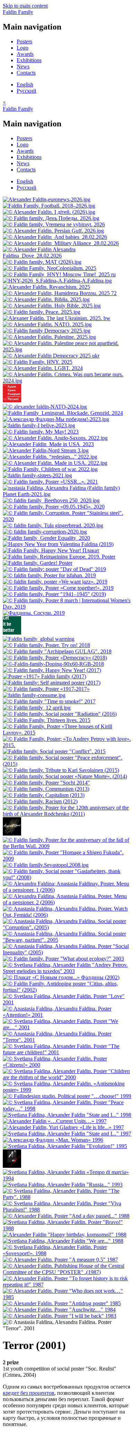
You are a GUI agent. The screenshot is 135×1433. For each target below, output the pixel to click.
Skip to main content (25, 6)
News (23, 66)
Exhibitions (29, 60)
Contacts (26, 73)
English (25, 84)
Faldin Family (18, 12)
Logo (22, 48)
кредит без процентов (28, 1393)
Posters (24, 41)
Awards (25, 54)
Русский (26, 91)
